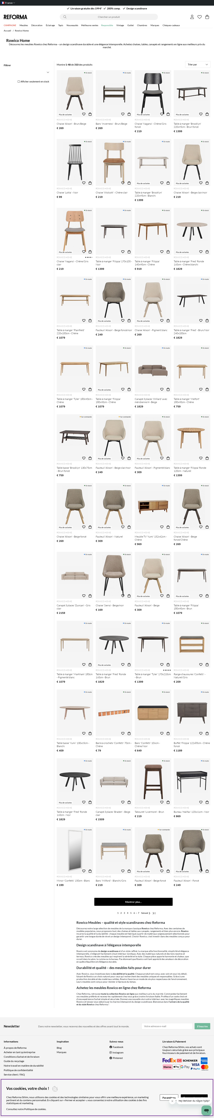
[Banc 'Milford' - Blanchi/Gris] (114, 850)
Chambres (142, 25)
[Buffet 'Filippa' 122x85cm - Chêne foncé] (192, 713)
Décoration (36, 25)
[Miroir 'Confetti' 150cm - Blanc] (75, 850)
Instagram (117, 1052)
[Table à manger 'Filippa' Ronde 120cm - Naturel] (192, 437)
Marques (155, 25)
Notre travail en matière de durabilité (24, 1065)
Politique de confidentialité (18, 1070)
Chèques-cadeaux (171, 25)
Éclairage (50, 25)
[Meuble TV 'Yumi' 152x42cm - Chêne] (153, 506)
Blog (59, 1047)
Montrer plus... (133, 901)
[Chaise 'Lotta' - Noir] (75, 162)
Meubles (24, 25)
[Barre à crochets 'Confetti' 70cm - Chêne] (114, 713)
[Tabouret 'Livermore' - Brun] (153, 781)
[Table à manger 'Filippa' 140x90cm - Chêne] (153, 231)
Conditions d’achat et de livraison (21, 1056)
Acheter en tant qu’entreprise (19, 1052)
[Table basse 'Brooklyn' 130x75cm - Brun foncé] (75, 437)
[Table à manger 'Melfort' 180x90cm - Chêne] (192, 368)
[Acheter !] (90, 114)
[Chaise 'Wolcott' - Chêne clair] (114, 162)
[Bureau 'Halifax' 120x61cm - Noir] (192, 781)
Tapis (60, 25)
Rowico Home (22, 30)
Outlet (130, 25)
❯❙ (154, 913)
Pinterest (118, 1057)
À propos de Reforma (15, 1047)
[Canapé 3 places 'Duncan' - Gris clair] (75, 575)
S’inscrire (202, 1026)
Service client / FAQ (14, 1074)
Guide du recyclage (14, 1061)
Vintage (120, 25)
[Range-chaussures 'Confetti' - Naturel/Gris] (192, 644)
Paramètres (169, 1097)
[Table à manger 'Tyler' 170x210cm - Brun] (153, 644)
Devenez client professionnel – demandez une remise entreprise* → (107, 2)
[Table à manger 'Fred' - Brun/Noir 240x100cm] (192, 300)
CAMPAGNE (10, 25)
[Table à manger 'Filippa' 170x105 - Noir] (114, 231)
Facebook (118, 1046)
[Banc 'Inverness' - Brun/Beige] (114, 93)
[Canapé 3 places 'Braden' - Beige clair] (114, 781)
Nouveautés (72, 25)
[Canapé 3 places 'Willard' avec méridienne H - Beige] (153, 368)
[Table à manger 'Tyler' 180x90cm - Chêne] (75, 368)
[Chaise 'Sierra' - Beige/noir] (114, 575)
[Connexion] (192, 17)
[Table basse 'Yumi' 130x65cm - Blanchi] (75, 713)
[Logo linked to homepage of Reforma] (15, 17)
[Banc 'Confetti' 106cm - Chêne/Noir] (153, 713)
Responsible (107, 25)
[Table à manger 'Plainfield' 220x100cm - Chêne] (75, 300)
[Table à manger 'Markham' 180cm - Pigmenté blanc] (75, 644)
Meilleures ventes (89, 25)
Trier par (192, 64)
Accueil (7, 30)
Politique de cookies (35, 1109)
